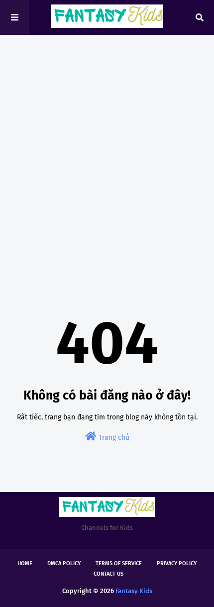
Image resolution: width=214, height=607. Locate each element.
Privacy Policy (177, 563)
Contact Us (108, 574)
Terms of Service (119, 563)
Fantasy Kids (133, 591)
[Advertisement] (107, 157)
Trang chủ (113, 437)
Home (24, 563)
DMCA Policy (64, 563)
